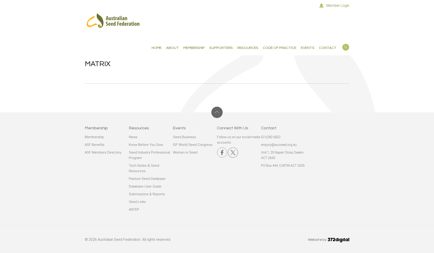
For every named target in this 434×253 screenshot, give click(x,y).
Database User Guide (145, 186)
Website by (317, 239)
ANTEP (134, 209)
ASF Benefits (94, 145)
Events (307, 48)
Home (157, 48)
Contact (328, 48)
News (133, 137)
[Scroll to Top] (217, 112)
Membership (94, 137)
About (172, 48)
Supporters (221, 48)
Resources (247, 48)
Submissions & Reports (147, 194)
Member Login (337, 5)
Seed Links (137, 202)
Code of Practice (279, 48)
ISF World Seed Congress (192, 145)
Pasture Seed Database (147, 179)
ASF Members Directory (103, 152)
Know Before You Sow (146, 145)
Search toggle (345, 47)
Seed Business (184, 137)
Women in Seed (185, 152)
